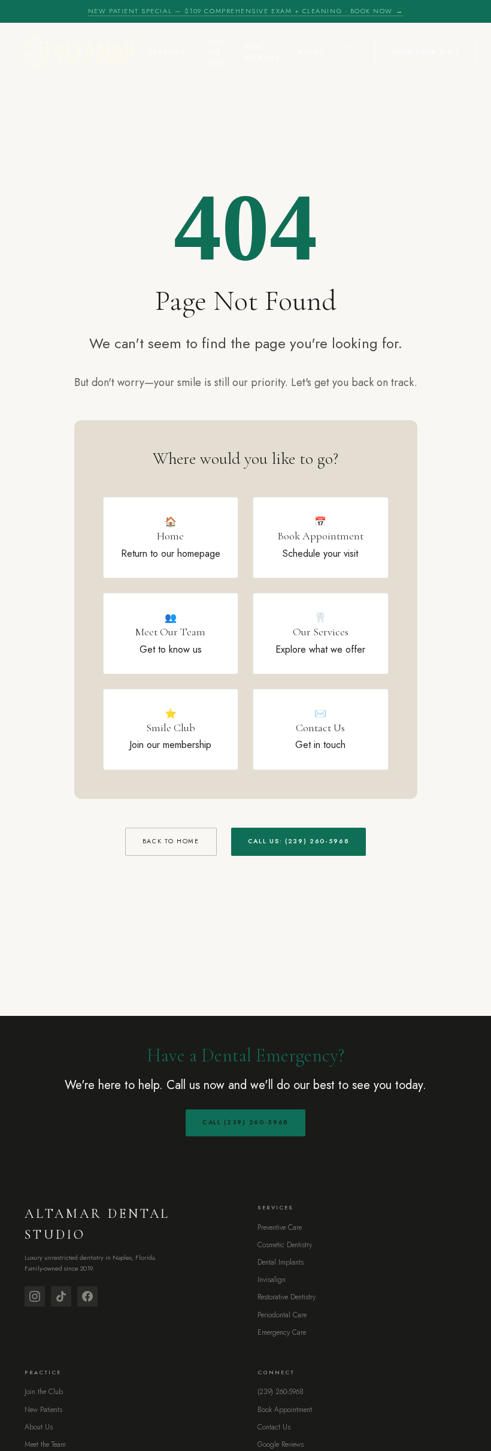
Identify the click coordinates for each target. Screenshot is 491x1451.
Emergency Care (281, 1332)
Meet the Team (45, 1444)
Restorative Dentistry (286, 1297)
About (310, 52)
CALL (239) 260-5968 (245, 1122)
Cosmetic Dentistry (284, 1244)
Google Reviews (280, 1444)
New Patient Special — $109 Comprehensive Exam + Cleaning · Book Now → (245, 11)
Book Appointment (284, 1409)
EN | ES (353, 52)
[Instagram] (35, 1296)
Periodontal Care (282, 1315)
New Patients (262, 52)
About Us (39, 1427)
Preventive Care (279, 1227)
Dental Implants (280, 1262)
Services (166, 52)
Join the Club (216, 52)
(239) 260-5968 (280, 1391)
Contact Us (273, 1427)
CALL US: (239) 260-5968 (299, 841)
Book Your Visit (426, 51)
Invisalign (271, 1279)
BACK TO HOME (171, 841)
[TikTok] (61, 1296)
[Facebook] (87, 1296)
